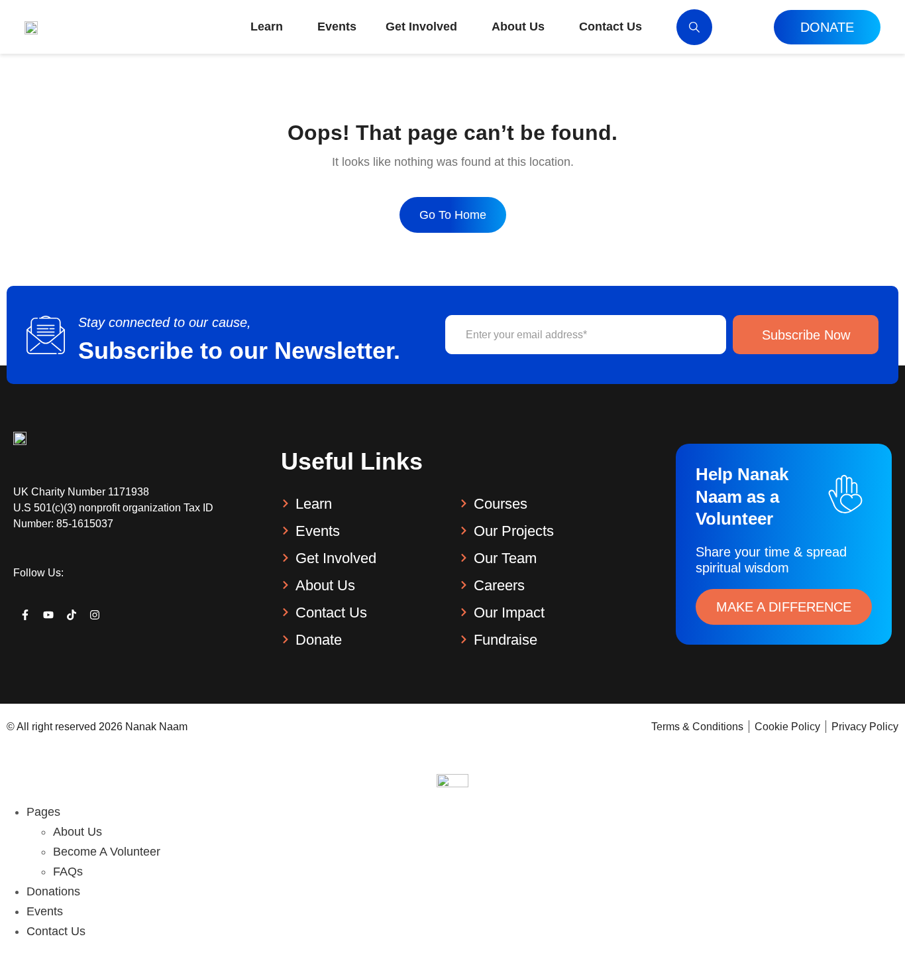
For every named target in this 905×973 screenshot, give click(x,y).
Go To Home (452, 215)
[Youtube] (48, 614)
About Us (77, 831)
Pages (43, 811)
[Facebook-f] (24, 614)
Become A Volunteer (106, 851)
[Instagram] (95, 614)
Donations (53, 891)
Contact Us (56, 931)
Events (45, 911)
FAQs (68, 871)
